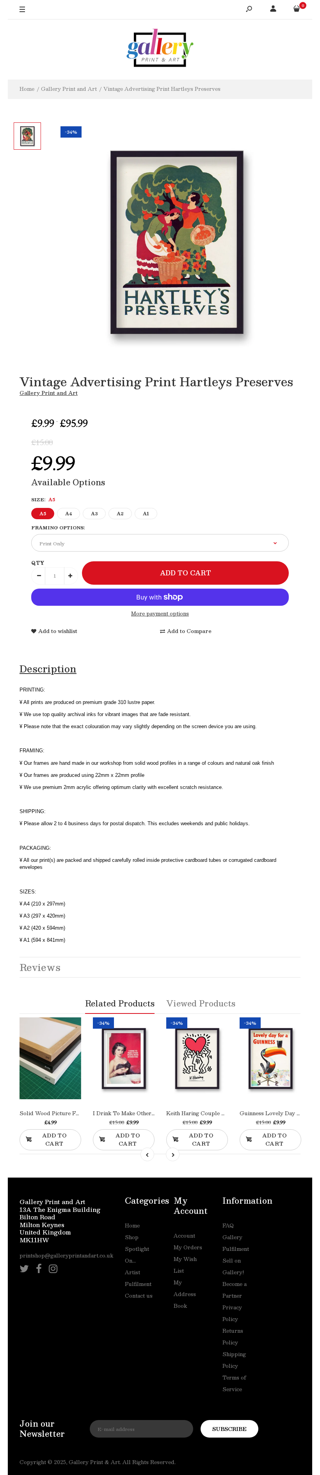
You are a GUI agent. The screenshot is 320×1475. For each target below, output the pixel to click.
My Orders (188, 1247)
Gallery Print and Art (49, 393)
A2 (120, 513)
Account (184, 1235)
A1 (146, 513)
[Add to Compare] (58, 1072)
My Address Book (185, 1294)
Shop (132, 1237)
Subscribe (229, 1429)
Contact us (139, 1295)
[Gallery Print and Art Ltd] (160, 49)
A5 (42, 513)
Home (132, 1225)
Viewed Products (200, 1003)
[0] (296, 10)
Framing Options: (58, 527)
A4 (68, 513)
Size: (43, 499)
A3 (94, 513)
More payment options (160, 614)
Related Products (120, 1003)
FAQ (228, 1225)
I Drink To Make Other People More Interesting (154, 1113)
